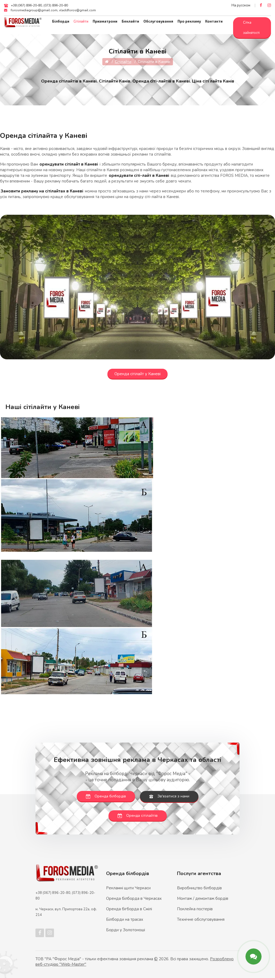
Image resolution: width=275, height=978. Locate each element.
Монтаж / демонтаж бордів (202, 898)
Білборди (60, 21)
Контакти (214, 21)
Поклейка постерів (195, 909)
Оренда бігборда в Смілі (129, 909)
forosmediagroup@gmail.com (34, 10)
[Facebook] (39, 933)
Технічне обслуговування (201, 919)
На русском (240, 5)
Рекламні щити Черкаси (128, 888)
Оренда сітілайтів (142, 815)
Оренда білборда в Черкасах (134, 898)
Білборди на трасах (124, 919)
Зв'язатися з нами (173, 796)
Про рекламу (189, 21)
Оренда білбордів (110, 796)
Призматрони (105, 21)
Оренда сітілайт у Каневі (137, 374)
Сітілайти (81, 21)
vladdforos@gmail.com (77, 10)
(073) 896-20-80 (56, 5)
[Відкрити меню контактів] (253, 956)
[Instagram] (269, 5)
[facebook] (261, 5)
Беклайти (130, 21)
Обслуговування (158, 21)
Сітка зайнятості (251, 27)
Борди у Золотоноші (125, 930)
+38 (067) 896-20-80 (26, 5)
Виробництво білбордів (199, 888)
